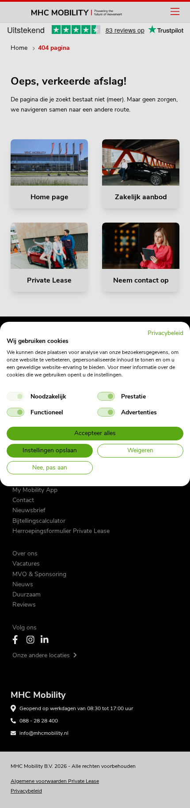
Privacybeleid (165, 333)
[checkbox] (15, 396)
